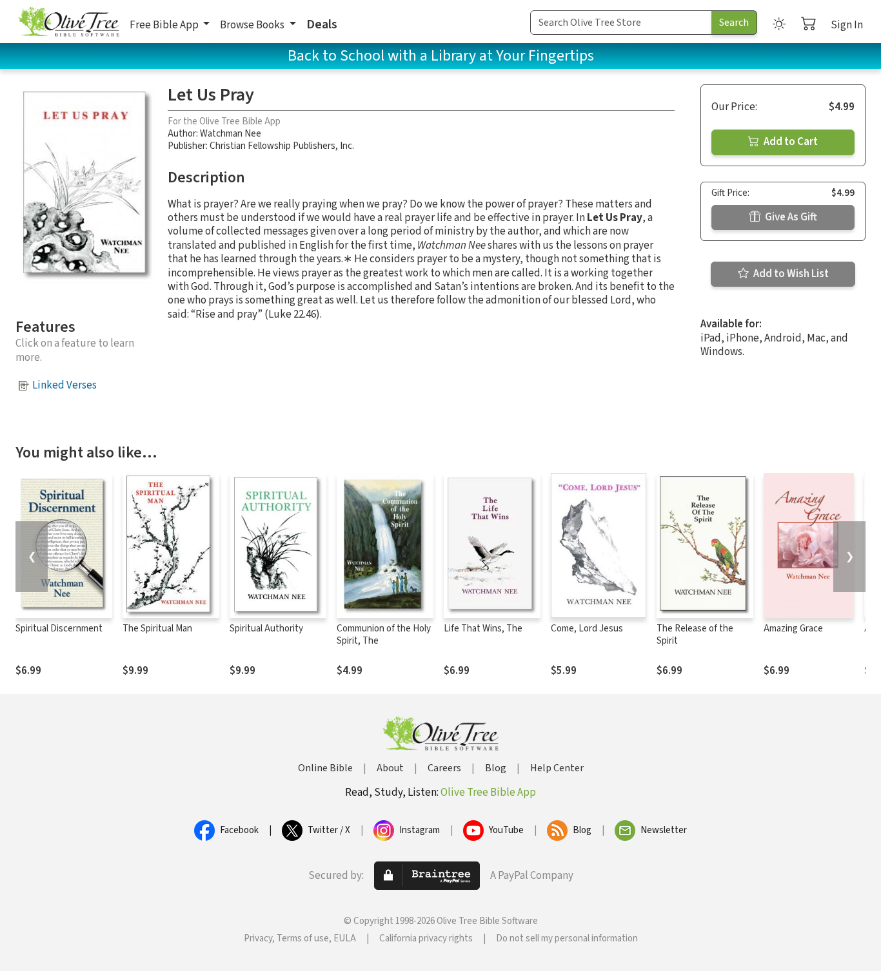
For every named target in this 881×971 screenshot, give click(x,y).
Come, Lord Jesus (587, 628)
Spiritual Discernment (59, 628)
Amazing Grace (793, 628)
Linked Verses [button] (64, 385)
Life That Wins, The (483, 628)
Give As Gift (790, 217)
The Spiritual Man (157, 628)
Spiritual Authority (266, 628)
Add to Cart (790, 141)
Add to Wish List (790, 274)
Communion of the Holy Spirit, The (384, 635)
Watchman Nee (230, 133)
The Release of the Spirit (695, 635)
